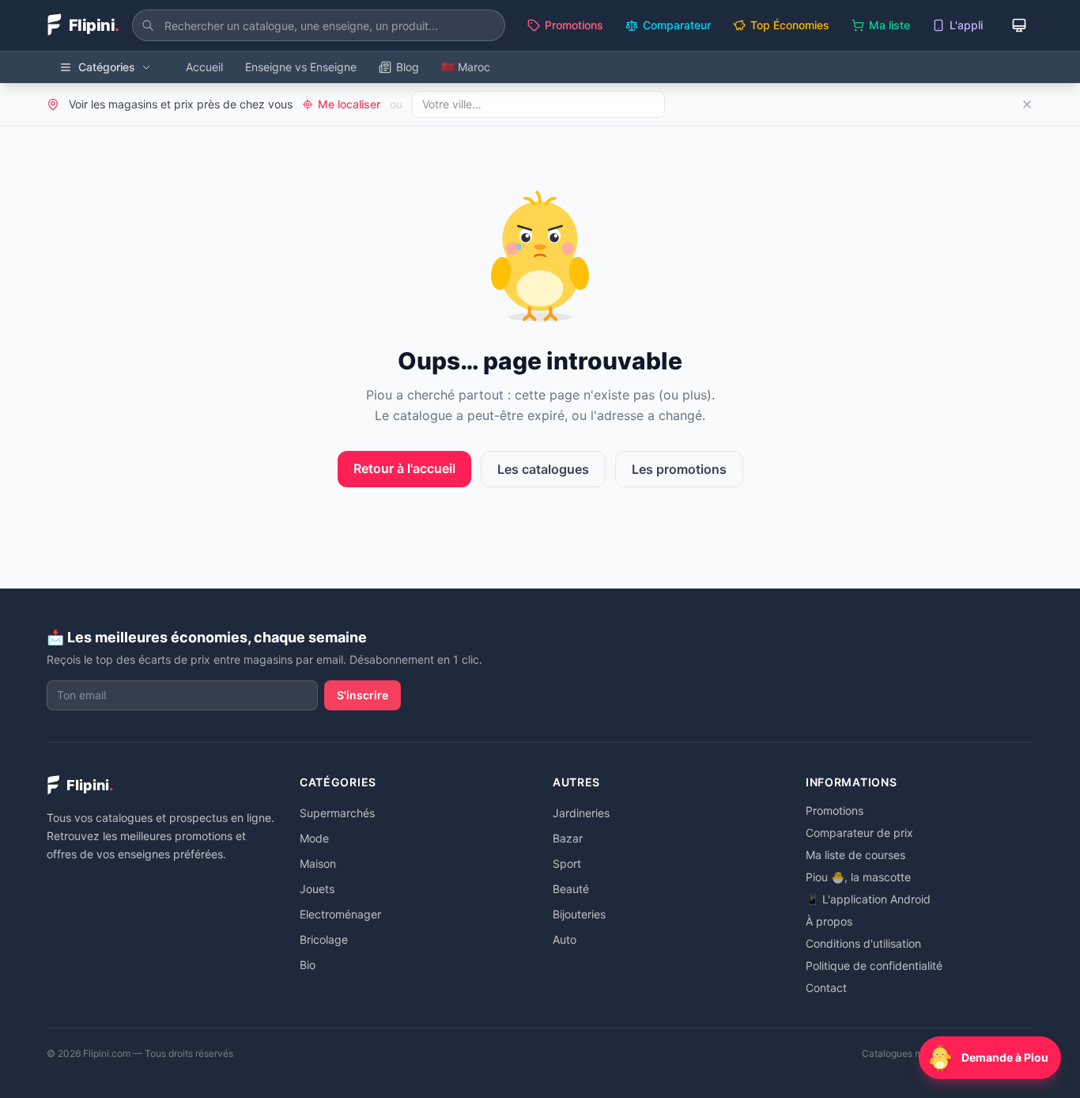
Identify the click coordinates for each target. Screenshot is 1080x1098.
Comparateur (677, 25)
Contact (826, 987)
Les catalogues (543, 469)
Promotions (574, 25)
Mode (314, 838)
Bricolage (324, 939)
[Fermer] (1027, 104)
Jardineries (581, 813)
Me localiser (349, 104)
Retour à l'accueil (404, 468)
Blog (407, 67)
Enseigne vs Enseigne (301, 67)
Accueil (204, 67)
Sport (567, 863)
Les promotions (679, 469)
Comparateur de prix (859, 832)
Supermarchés (337, 813)
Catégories (106, 67)
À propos (829, 921)
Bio (307, 964)
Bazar (568, 838)
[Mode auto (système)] (1019, 25)
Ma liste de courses (855, 854)
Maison (318, 863)
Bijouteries (579, 914)
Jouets (317, 888)
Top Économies (789, 25)
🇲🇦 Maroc (465, 67)
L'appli (966, 25)
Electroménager (340, 914)
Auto (564, 939)
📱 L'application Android (868, 899)
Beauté (571, 888)
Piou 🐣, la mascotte (858, 877)
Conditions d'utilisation (863, 943)
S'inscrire (362, 695)
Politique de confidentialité (874, 965)
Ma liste (889, 25)
